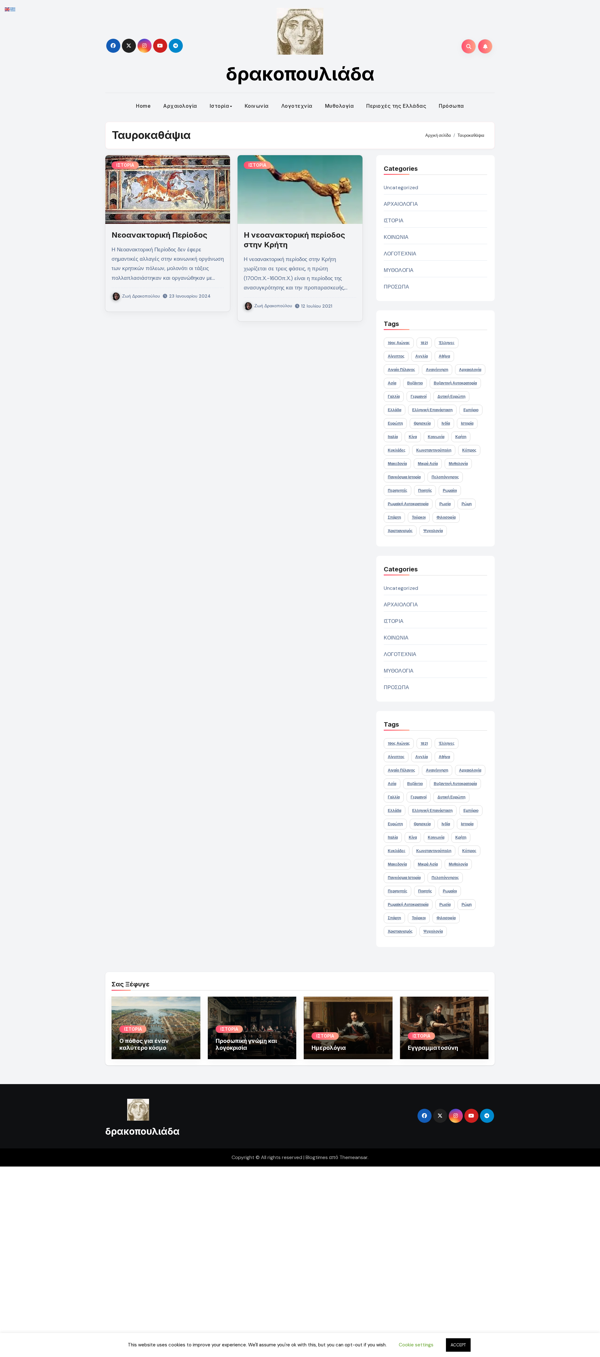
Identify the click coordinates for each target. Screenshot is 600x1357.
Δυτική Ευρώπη (451, 396)
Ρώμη (467, 503)
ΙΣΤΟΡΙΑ (125, 165)
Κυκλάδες (396, 450)
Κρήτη (460, 436)
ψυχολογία (433, 530)
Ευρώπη (395, 423)
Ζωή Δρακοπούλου (141, 296)
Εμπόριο (470, 409)
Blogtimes (317, 1157)
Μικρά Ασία (428, 463)
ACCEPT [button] (458, 1345)
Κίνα (413, 436)
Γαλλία (394, 396)
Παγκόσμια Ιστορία (404, 477)
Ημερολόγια (329, 1047)
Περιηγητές (397, 490)
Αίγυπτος (396, 356)
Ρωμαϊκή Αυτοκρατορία (408, 503)
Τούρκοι (419, 517)
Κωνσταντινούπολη (433, 450)
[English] (7, 9)
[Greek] (13, 9)
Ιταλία (393, 436)
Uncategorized (401, 187)
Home (143, 106)
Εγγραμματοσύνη (433, 1047)
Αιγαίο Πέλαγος (401, 369)
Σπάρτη (394, 517)
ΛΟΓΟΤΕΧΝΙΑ (400, 253)
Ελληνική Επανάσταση (432, 409)
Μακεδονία (397, 463)
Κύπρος (469, 450)
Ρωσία (445, 503)
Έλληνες (446, 342)
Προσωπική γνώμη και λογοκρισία (246, 1044)
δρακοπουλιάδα (300, 73)
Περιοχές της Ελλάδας (396, 106)
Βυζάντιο (415, 383)
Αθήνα (444, 356)
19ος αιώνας (399, 342)
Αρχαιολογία (180, 106)
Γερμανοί (419, 396)
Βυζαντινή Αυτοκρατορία (455, 383)
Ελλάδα (394, 409)
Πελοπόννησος (445, 477)
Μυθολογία (339, 106)
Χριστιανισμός (400, 530)
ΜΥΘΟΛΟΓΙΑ (399, 270)
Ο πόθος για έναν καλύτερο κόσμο (144, 1044)
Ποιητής (425, 490)
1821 (424, 342)
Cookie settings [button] (416, 1345)
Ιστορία (219, 106)
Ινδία (446, 423)
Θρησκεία (422, 423)
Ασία (392, 383)
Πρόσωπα (451, 106)
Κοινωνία (257, 106)
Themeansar (353, 1157)
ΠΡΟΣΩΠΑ (396, 287)
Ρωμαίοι (450, 490)
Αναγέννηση (437, 369)
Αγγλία (421, 356)
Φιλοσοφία (446, 517)
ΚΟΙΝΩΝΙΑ (396, 237)
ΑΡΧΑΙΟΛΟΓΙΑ (401, 204)
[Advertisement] (188, 1260)
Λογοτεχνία (296, 106)
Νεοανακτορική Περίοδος (159, 234)
